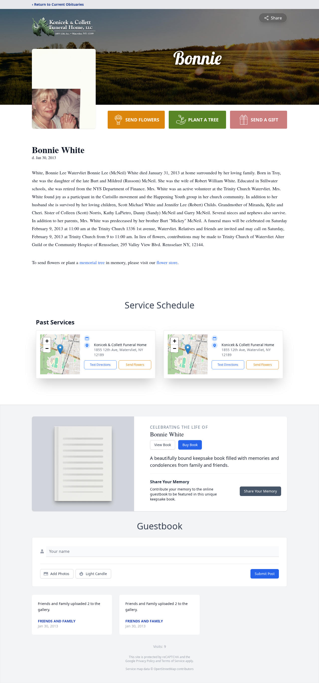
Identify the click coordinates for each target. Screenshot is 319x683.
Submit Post (265, 573)
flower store (167, 262)
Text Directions (100, 365)
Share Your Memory (260, 491)
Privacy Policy (145, 661)
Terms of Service (173, 661)
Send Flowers (135, 365)
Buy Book (190, 444)
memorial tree (92, 262)
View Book (162, 444)
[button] (60, 349)
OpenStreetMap (165, 669)
